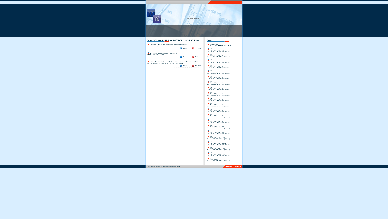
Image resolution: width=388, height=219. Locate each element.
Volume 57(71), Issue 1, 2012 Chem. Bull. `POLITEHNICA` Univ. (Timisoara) (218, 100)
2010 (211, 114)
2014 (211, 70)
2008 (211, 136)
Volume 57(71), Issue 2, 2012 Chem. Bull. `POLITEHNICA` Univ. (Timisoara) (218, 94)
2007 (211, 142)
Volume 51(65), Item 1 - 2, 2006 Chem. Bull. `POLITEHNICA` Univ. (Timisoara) (218, 149)
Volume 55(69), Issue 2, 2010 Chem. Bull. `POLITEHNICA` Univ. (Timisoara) (218, 116)
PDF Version (198, 48)
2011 (211, 103)
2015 (211, 59)
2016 (211, 48)
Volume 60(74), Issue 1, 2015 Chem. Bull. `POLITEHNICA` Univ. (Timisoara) (218, 67)
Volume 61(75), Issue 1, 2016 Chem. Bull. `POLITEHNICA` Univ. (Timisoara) (218, 56)
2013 (211, 81)
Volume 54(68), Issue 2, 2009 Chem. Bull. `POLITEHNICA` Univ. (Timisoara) (218, 127)
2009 (211, 125)
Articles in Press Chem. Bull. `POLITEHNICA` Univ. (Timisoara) (222, 45)
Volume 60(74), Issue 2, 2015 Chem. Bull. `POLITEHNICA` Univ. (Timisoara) (218, 61)
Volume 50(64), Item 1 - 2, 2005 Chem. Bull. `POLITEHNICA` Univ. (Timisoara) (218, 155)
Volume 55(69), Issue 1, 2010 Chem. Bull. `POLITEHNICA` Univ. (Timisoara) (218, 122)
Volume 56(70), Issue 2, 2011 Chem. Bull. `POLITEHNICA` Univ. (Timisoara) (218, 105)
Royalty (239, 166)
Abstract (185, 48)
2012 (211, 92)
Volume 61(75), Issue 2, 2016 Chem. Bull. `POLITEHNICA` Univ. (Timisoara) (218, 50)
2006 (211, 147)
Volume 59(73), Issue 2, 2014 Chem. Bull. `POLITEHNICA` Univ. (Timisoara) (218, 72)
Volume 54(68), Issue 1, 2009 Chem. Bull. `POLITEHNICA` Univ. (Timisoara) (218, 133)
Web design (228, 166)
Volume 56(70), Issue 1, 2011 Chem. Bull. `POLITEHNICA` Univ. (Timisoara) (218, 111)
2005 (211, 153)
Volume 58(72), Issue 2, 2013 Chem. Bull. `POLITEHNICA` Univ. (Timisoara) (218, 83)
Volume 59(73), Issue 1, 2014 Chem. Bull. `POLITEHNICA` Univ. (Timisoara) (218, 78)
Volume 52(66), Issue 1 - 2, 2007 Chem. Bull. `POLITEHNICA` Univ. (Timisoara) (218, 144)
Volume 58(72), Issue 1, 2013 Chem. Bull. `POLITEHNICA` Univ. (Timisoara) (218, 89)
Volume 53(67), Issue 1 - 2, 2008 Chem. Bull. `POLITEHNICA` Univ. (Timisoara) (218, 138)
